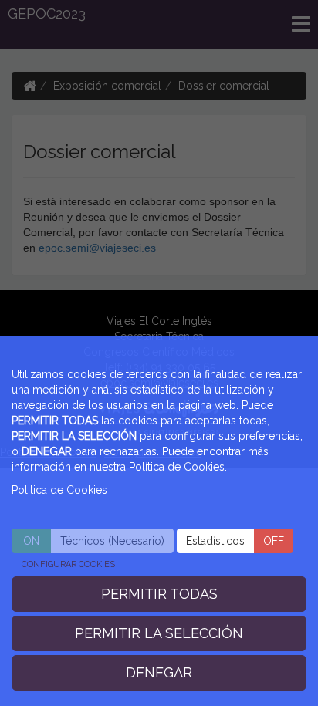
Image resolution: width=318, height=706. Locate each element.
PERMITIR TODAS (159, 594)
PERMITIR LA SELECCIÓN (159, 633)
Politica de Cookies (59, 490)
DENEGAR (159, 672)
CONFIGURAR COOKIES (68, 564)
